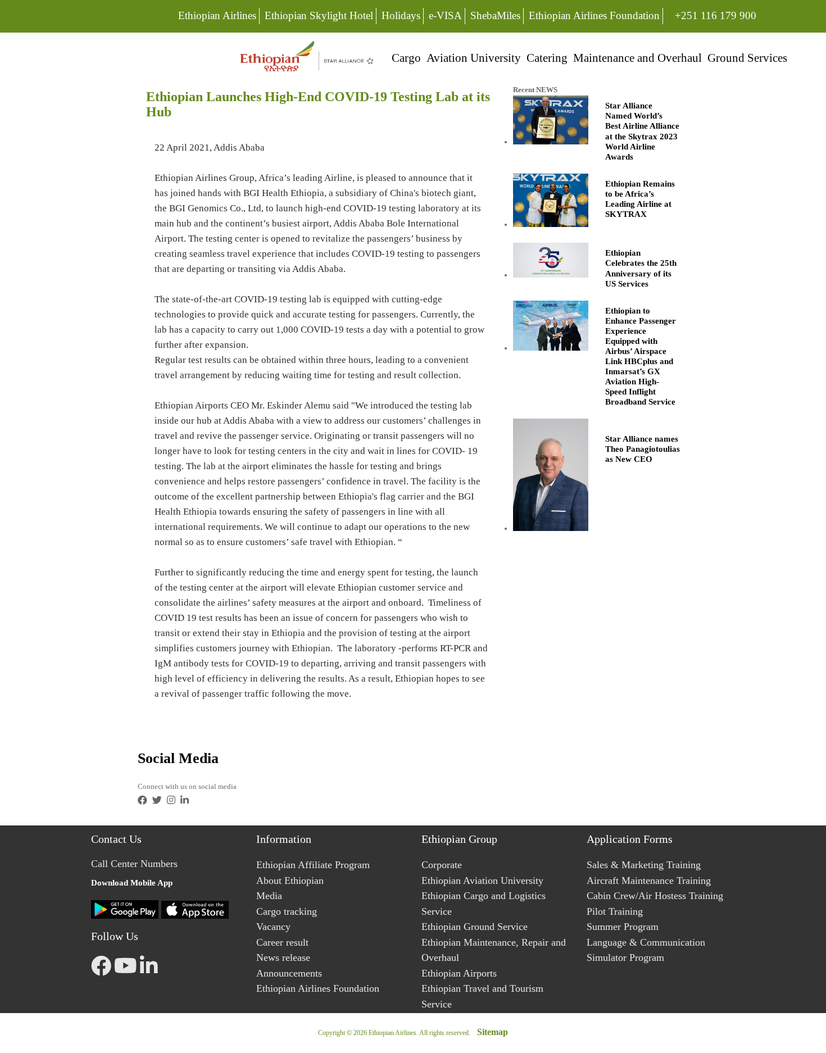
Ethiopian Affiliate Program (313, 864)
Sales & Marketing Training (644, 864)
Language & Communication (646, 942)
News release (283, 957)
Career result (282, 942)
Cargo (406, 57)
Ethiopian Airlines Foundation (594, 15)
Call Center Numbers (134, 863)
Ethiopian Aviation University (482, 880)
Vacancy (273, 926)
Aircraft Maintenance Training (649, 880)
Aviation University (473, 57)
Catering (547, 57)
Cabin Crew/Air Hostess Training (655, 895)
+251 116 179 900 (715, 15)
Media (269, 895)
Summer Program (623, 926)
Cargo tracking (286, 911)
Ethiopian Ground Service (474, 926)
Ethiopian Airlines (217, 15)
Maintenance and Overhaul (637, 57)
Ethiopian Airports (459, 973)
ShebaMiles (495, 15)
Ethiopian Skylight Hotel (319, 15)
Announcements (289, 973)
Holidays (401, 15)
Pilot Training (615, 911)
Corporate (441, 864)
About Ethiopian (290, 880)
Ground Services (747, 57)
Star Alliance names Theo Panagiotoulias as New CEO (642, 449)
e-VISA (445, 15)
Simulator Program (625, 957)
